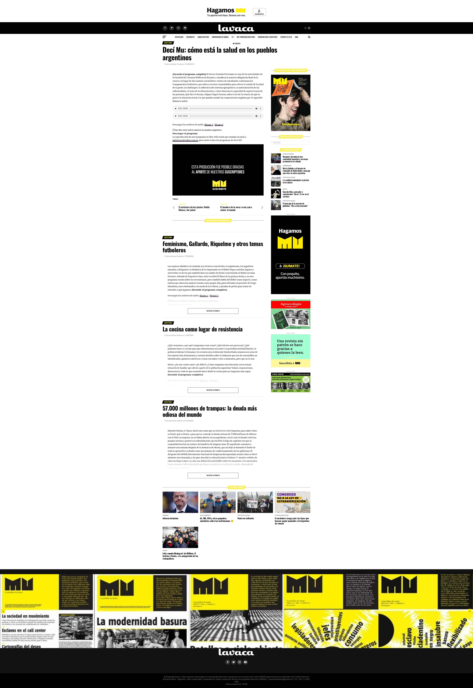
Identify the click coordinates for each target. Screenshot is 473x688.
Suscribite (190, 37)
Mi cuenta (236, 43)
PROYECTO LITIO (286, 37)
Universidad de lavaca (220, 37)
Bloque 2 (219, 124)
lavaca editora (203, 37)
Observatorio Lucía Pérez (268, 37)
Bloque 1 (208, 124)
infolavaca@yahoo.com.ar (185, 140)
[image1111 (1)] (218, 195)
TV (232, 37)
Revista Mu (179, 37)
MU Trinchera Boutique (246, 37)
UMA (296, 37)
